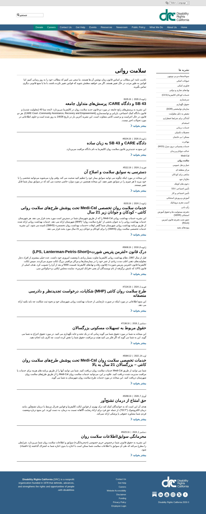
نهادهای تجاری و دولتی (179, 90)
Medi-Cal (185, 156)
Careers (122, 487)
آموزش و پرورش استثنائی (177, 198)
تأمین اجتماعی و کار (180, 193)
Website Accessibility (116, 490)
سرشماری (184, 99)
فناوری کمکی (183, 85)
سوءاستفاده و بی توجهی (178, 76)
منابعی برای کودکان (180, 174)
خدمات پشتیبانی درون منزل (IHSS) (173, 146)
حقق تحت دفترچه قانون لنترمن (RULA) (175, 221)
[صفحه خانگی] (174, 20)
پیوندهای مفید (183, 227)
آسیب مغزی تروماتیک (179, 202)
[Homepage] (175, 482)
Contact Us (121, 479)
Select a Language (178, 3)
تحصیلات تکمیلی (182, 132)
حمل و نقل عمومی (181, 165)
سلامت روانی (183, 160)
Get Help (122, 483)
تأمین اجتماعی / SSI (180, 188)
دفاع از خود (184, 179)
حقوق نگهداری (182, 104)
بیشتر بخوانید (138, 126)
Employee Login (118, 506)
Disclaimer (121, 494)
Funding (122, 498)
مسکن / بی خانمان (181, 137)
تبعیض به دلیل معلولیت (179, 113)
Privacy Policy (119, 502)
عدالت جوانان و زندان (179, 151)
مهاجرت (185, 142)
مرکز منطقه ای (182, 170)
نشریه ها (184, 69)
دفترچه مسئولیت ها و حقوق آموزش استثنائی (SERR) (173, 213)
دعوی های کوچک (181, 184)
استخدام (185, 123)
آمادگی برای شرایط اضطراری (176, 118)
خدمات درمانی (182, 127)
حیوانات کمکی (183, 81)
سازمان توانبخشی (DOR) (177, 109)
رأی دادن (185, 207)
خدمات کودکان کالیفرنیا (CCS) (175, 95)
